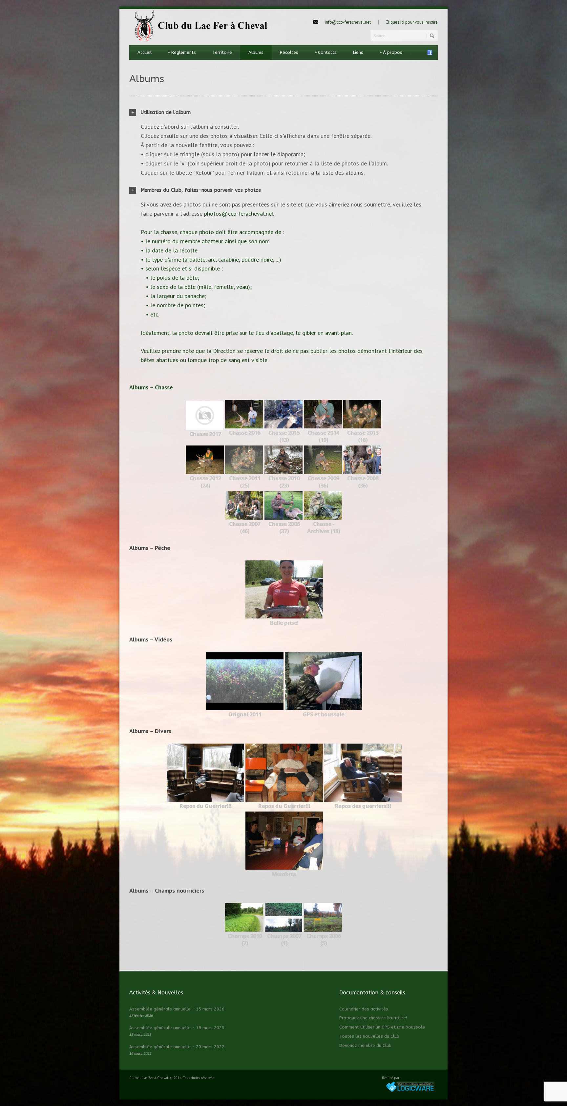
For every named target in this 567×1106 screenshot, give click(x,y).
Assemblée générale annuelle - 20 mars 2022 (176, 1046)
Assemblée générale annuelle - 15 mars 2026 (176, 1009)
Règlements (182, 52)
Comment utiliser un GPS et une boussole (382, 1027)
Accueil (144, 52)
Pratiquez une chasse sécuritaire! (373, 1017)
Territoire (222, 52)
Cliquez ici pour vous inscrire (412, 22)
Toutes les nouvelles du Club (369, 1036)
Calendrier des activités (363, 1009)
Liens (358, 52)
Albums (255, 52)
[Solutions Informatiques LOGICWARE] (409, 1091)
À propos (391, 52)
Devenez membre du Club (365, 1045)
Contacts (326, 52)
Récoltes (289, 52)
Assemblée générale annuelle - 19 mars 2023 (176, 1027)
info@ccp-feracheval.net (348, 22)
